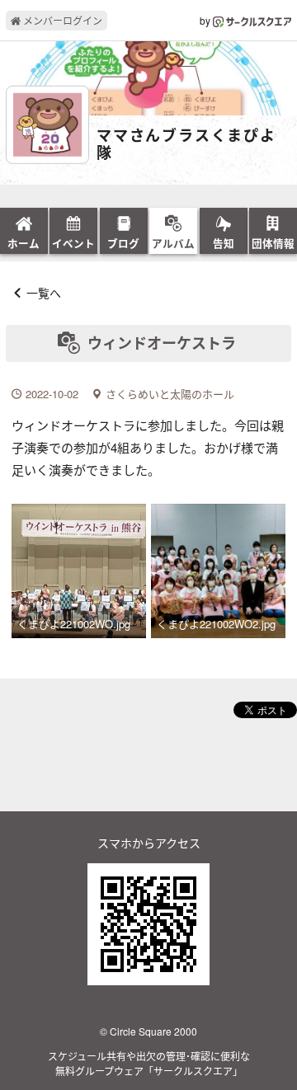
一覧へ (43, 292)
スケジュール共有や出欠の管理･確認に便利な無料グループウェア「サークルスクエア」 (149, 1063)
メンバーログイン (61, 20)
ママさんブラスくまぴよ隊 (186, 144)
